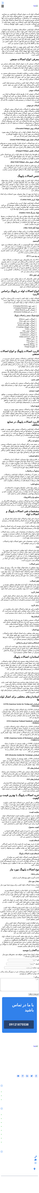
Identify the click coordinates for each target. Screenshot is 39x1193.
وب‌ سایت (35, 968)
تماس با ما (34, 1099)
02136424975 (30, 1157)
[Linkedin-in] (27, 1076)
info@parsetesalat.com (27, 1160)
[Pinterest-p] (22, 1076)
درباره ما (35, 1096)
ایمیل (36, 964)
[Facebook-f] (36, 1076)
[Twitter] (31, 1076)
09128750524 (30, 1163)
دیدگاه (36, 977)
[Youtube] (18, 1076)
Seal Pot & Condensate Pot (28, 1138)
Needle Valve (33, 1126)
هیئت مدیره (34, 1092)
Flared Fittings (33, 1114)
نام (37, 960)
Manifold (35, 1122)
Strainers (35, 1134)
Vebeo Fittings (33, 1118)
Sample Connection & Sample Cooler (25, 1142)
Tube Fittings (33, 1130)
